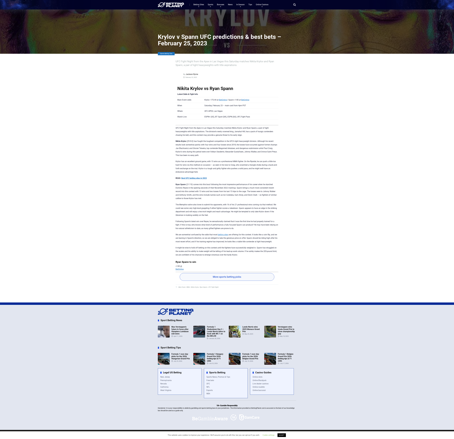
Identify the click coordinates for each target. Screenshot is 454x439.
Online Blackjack (259, 380)
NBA (208, 393)
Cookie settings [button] (269, 435)
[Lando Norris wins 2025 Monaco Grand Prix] (235, 337)
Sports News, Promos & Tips (218, 377)
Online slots (257, 377)
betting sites (223, 234)
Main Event (181, 287)
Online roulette (259, 387)
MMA (188, 287)
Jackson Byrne (192, 74)
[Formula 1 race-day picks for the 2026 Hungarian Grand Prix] (164, 364)
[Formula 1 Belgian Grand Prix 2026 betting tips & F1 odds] (270, 364)
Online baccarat (259, 390)
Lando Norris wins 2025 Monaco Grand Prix (251, 329)
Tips (250, 4)
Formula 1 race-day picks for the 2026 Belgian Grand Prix (250, 356)
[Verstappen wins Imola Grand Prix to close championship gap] (270, 337)
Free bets (210, 380)
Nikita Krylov (195, 287)
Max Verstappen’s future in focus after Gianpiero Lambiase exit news (180, 330)
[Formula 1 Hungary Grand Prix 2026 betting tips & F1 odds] (199, 364)
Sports (210, 4)
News (230, 4)
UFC (208, 384)
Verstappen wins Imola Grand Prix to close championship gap (286, 330)
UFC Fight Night (213, 287)
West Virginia (165, 390)
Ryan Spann (203, 287)
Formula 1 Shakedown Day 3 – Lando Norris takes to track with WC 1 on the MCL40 (216, 331)
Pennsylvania (166, 380)
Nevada (163, 384)
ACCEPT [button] (281, 435)
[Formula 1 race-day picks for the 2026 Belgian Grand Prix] (235, 364)
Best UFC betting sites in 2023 (194, 178)
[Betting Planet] (171, 4)
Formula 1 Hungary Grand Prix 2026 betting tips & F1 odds (215, 357)
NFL (208, 387)
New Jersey (165, 377)
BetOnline (223, 100)
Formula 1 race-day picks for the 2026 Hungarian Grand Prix (180, 356)
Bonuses (220, 4)
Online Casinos (262, 4)
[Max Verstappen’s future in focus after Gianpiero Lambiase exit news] (164, 337)
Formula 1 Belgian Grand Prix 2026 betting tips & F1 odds (285, 357)
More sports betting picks (227, 276)
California (164, 387)
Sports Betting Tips (166, 53)
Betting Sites (198, 4)
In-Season (240, 4)
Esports (209, 390)
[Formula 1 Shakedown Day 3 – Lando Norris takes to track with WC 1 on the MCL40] (199, 337)
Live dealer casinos (260, 384)
